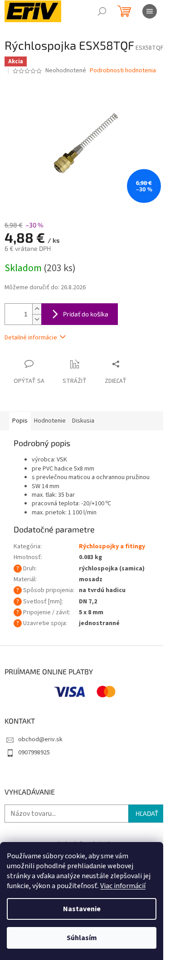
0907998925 (34, 752)
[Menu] (150, 11)
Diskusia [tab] (83, 420)
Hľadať (147, 813)
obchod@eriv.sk (40, 739)
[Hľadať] (102, 11)
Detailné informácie (31, 337)
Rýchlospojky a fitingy (112, 546)
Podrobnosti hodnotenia (123, 70)
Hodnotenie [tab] (50, 420)
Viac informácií (123, 886)
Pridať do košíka (85, 314)
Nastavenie (82, 909)
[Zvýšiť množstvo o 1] (36, 309)
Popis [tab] (20, 420)
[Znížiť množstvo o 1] (36, 319)
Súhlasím (82, 938)
